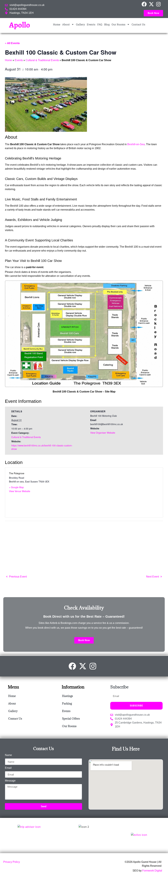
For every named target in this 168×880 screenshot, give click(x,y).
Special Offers (71, 718)
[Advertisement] (84, 547)
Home (56, 24)
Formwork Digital (152, 870)
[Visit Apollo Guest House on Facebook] (145, 4)
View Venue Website (19, 491)
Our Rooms (118, 24)
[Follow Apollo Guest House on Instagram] (159, 4)
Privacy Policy (11, 861)
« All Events (12, 43)
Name (8, 755)
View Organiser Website (102, 432)
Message (10, 780)
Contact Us (138, 24)
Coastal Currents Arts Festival (153, 576)
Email (8, 768)
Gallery (80, 24)
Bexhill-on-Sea (136, 144)
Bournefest (17, 576)
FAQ (99, 24)
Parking (67, 703)
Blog (107, 24)
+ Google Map (16, 487)
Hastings (67, 696)
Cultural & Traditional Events (42, 60)
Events (91, 24)
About (66, 24)
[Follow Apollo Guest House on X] (152, 4)
